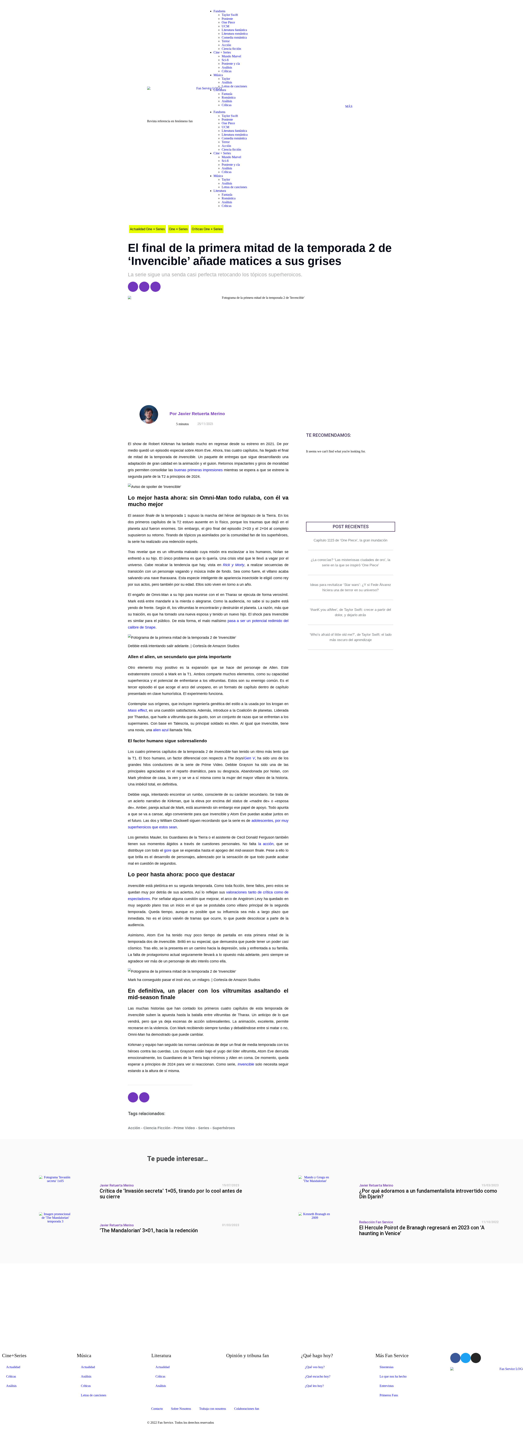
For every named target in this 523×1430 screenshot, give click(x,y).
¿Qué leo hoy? (314, 1386)
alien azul (161, 730)
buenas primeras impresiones (198, 470)
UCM (225, 26)
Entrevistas (387, 1386)
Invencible (246, 1064)
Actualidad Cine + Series (147, 229)
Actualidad (13, 1367)
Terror (226, 41)
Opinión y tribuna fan (247, 1355)
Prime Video (184, 1128)
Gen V (249, 758)
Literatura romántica (235, 33)
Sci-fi (225, 60)
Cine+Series (14, 1355)
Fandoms (219, 11)
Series (203, 1128)
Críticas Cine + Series (207, 229)
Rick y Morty (233, 565)
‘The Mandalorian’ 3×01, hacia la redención (149, 1230)
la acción (266, 844)
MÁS (348, 106)
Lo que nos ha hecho (393, 1376)
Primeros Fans (389, 1395)
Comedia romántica (234, 37)
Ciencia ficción (231, 48)
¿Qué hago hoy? (317, 1355)
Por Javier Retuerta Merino (197, 413)
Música (218, 75)
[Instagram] (155, 287)
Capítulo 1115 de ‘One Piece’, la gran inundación (350, 540)
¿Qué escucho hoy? (317, 1376)
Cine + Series (222, 52)
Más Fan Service (392, 1355)
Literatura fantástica (234, 30)
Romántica (229, 97)
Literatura (219, 90)
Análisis (227, 67)
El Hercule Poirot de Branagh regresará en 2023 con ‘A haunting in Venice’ (422, 1231)
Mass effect (137, 710)
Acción (226, 45)
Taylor (226, 78)
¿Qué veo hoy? (315, 1367)
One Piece (228, 22)
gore (167, 850)
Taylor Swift (230, 15)
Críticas (226, 71)
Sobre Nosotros (181, 1408)
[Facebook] (133, 287)
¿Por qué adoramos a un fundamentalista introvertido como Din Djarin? (428, 1194)
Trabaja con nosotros (212, 1408)
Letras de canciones (234, 86)
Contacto (157, 1408)
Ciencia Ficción (156, 1128)
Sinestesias (386, 1367)
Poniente (227, 18)
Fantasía (227, 94)
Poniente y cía (231, 63)
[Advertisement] (350, 489)
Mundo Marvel (231, 56)
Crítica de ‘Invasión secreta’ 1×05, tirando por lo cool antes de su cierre (171, 1194)
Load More (261, 1271)
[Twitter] (144, 287)
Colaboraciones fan (246, 1408)
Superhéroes (223, 1128)
